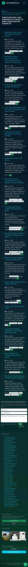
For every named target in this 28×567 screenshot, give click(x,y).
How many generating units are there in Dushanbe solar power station (15, 109)
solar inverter (13, 323)
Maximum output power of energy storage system (14, 258)
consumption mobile (18, 201)
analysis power (13, 199)
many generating (14, 126)
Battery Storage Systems (10, 501)
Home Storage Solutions (10, 460)
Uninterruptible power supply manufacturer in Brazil (13, 209)
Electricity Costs (8, 444)
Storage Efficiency (8, 491)
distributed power (14, 77)
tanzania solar (13, 152)
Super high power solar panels (13, 159)
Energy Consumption (9, 439)
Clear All (21, 426)
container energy (15, 253)
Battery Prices (7, 458)
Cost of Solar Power (9, 495)
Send (20, 424)
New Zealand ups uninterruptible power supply (13, 355)
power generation (14, 101)
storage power (14, 302)
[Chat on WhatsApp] (25, 564)
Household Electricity (9, 437)
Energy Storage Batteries (10, 455)
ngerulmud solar (14, 51)
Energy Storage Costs (9, 490)
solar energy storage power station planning (15, 283)
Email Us (14, 523)
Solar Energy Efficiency (10, 450)
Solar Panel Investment (10, 496)
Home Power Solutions (10, 442)
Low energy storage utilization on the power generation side (13, 331)
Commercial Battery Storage (11, 504)
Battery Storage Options (10, 457)
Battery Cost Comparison (10, 463)
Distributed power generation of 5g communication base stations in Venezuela (13, 59)
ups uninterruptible (15, 372)
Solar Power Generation (10, 445)
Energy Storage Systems (10, 488)
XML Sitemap (18, 564)
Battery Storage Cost (9, 506)
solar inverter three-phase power (14, 307)
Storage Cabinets (8, 476)
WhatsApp (14, 549)
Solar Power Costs (9, 493)
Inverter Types (8, 468)
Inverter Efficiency (8, 470)
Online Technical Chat (14, 552)
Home (5, 11)
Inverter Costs (7, 473)
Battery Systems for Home (11, 503)
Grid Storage (7, 486)
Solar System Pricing (9, 498)
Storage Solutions (8, 481)
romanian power (14, 393)
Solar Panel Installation (10, 447)
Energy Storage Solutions (10, 485)
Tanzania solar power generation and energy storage (13, 134)
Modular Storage (8, 478)
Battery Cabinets (8, 475)
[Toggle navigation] (24, 3)
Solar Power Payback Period (11, 499)
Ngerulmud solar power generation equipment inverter (13, 34)
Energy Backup (8, 462)
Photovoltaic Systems (9, 449)
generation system (10, 103)
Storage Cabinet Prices (10, 483)
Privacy (13, 564)
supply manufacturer (14, 229)
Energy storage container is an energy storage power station (15, 235)
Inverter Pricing (8, 472)
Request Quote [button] (14, 520)
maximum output (14, 276)
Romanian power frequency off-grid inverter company (15, 377)
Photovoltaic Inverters (10, 465)
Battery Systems (8, 480)
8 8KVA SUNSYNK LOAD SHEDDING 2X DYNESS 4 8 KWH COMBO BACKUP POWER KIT (14, 13)
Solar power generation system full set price (13, 86)
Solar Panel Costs (8, 454)
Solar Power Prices (9, 452)
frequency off (14, 394)
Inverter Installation (9, 467)
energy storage (14, 252)
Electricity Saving (8, 440)
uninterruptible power (15, 227)
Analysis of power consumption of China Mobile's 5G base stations (14, 181)
